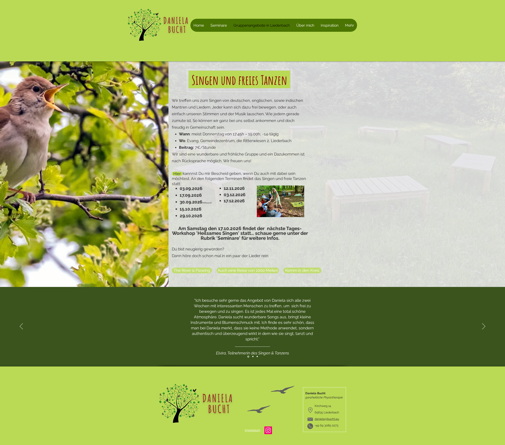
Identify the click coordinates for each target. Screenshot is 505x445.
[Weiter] (483, 326)
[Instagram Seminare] (268, 430)
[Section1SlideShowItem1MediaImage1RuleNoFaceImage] (248, 356)
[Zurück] (21, 326)
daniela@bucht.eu (327, 419)
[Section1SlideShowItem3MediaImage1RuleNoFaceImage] (257, 356)
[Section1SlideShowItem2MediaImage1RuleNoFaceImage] (252, 356)
